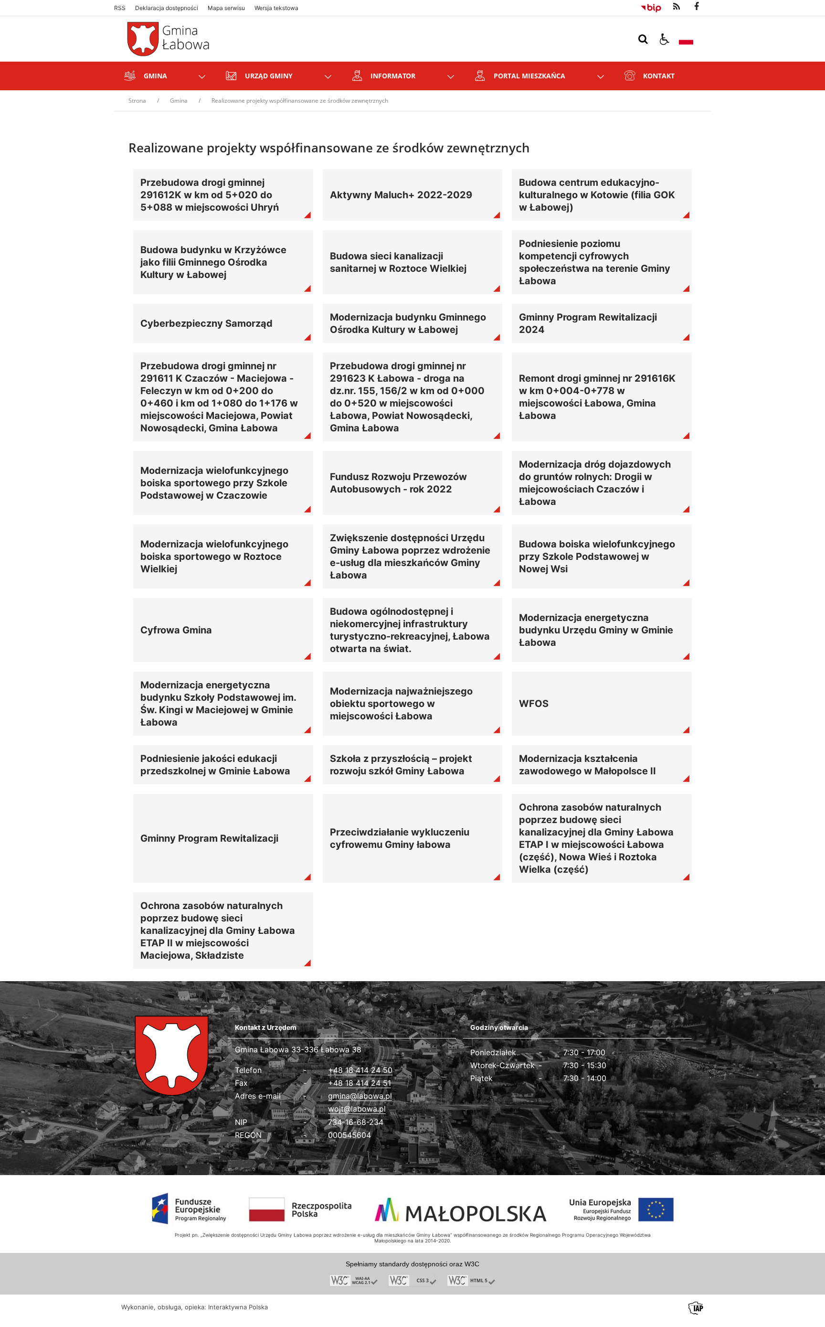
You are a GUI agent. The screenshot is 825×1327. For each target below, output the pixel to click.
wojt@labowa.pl (357, 1108)
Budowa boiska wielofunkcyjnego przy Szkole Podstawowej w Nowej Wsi (597, 556)
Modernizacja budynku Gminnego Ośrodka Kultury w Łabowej (408, 323)
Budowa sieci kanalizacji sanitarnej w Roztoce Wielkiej (398, 262)
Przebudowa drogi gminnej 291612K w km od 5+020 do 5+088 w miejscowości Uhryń (209, 195)
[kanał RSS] (676, 6)
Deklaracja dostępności (166, 8)
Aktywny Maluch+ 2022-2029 (401, 195)
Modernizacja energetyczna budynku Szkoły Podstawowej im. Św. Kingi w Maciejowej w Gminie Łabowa (218, 703)
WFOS (534, 703)
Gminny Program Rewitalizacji (209, 838)
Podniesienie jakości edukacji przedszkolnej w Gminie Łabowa (215, 765)
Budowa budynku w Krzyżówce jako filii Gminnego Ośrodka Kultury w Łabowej (213, 262)
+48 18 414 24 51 (359, 1083)
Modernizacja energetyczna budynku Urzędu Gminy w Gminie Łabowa (596, 630)
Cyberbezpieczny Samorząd (206, 323)
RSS (120, 8)
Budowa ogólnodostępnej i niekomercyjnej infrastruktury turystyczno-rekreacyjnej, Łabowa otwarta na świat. (410, 630)
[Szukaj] (643, 39)
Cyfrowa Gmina (176, 630)
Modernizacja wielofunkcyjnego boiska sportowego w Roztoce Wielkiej (214, 556)
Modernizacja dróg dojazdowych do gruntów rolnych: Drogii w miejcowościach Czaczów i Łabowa (595, 483)
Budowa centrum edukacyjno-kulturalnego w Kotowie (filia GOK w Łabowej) (597, 195)
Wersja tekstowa (276, 8)
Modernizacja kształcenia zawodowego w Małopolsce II (587, 765)
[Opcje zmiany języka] (686, 39)
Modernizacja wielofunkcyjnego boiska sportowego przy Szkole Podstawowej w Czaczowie (214, 483)
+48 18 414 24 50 (360, 1070)
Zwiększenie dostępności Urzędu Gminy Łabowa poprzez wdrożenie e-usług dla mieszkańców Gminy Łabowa (410, 556)
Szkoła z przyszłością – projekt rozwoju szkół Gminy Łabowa (401, 765)
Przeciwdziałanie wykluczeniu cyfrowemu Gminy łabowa (399, 838)
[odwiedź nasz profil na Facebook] (696, 6)
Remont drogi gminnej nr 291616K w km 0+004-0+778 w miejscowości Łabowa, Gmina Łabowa (597, 397)
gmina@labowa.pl (360, 1096)
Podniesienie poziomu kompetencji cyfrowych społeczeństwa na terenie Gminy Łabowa (594, 262)
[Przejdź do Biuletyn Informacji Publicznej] (651, 6)
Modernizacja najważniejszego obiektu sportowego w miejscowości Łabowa (401, 703)
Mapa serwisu (226, 8)
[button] (664, 39)
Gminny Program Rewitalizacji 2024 (588, 323)
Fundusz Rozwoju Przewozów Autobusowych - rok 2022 (398, 483)
